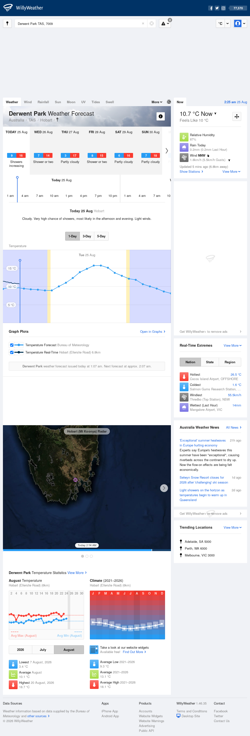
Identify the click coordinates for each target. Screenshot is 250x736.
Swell (110, 102)
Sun (58, 102)
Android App (110, 716)
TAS (32, 120)
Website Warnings (151, 720)
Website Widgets (151, 716)
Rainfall (43, 102)
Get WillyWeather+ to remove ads (204, 331)
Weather (12, 102)
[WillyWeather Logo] (26, 8)
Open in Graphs (151, 331)
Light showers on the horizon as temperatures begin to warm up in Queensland (210, 495)
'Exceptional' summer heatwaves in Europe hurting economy (210, 455)
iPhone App (110, 711)
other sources (37, 716)
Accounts (145, 711)
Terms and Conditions (192, 711)
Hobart (46, 120)
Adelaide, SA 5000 (198, 541)
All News (232, 427)
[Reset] (143, 23)
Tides (96, 102)
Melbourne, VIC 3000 (200, 555)
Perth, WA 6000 (196, 548)
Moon (71, 102)
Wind (28, 102)
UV (83, 102)
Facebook (221, 711)
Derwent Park (57, 119)
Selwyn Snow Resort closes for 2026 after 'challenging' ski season (210, 479)
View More (75, 572)
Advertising (147, 725)
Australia (16, 120)
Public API (146, 730)
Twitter (218, 716)
